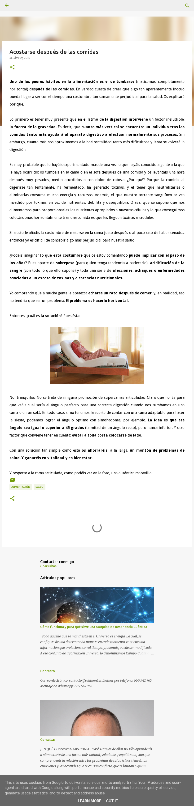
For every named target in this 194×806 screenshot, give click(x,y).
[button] (12, 67)
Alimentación (20, 486)
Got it (112, 801)
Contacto (47, 671)
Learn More (89, 801)
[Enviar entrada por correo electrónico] (12, 481)
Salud (39, 486)
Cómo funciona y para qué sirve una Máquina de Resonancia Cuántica (93, 627)
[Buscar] (187, 5)
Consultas (48, 566)
